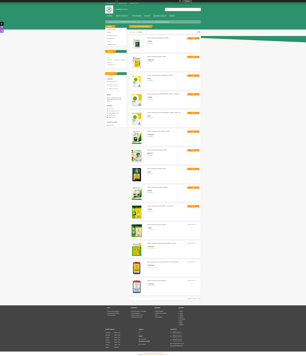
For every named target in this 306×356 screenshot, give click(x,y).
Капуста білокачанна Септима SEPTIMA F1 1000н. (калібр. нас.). (164, 112)
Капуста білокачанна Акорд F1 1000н (157, 150)
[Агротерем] (109, 9)
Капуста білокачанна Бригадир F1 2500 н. (158, 38)
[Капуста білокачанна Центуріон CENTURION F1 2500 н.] (137, 249)
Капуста (139, 21)
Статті (108, 41)
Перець (181, 315)
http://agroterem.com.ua (114, 111)
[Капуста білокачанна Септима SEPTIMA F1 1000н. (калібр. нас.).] (137, 119)
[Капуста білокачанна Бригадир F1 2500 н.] (137, 44)
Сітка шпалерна (112, 315)
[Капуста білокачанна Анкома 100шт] (137, 175)
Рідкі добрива (159, 317)
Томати (181, 311)
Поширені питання (111, 44)
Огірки (181, 313)
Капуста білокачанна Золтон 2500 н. (156, 224)
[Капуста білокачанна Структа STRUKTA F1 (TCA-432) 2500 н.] (137, 268)
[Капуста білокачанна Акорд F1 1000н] (137, 156)
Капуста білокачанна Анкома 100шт (156, 168)
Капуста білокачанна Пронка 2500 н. (156, 280)
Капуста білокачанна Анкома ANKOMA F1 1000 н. (160, 75)
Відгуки (109, 32)
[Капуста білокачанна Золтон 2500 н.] (137, 231)
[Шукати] (199, 9)
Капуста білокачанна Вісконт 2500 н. (156, 56)
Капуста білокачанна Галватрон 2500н (157, 187)
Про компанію (136, 16)
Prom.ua (160, 353)
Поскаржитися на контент (149, 354)
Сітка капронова (136, 313)
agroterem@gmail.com (113, 113)
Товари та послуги (122, 16)
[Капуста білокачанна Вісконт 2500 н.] (137, 63)
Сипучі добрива (159, 311)
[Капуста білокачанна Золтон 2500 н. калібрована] (137, 212)
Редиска (182, 324)
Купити (193, 38)
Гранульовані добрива (161, 313)
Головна (109, 16)
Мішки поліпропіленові (137, 315)
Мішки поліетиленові (137, 317)
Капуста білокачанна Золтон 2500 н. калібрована (160, 206)
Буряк (181, 322)
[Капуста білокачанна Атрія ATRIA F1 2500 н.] (137, 137)
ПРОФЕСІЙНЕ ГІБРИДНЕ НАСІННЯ (127, 21)
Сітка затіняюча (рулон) (114, 311)
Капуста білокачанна (148, 21)
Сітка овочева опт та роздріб (139, 311)
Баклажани (182, 319)
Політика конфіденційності (162, 354)
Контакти (147, 16)
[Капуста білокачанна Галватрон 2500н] (137, 193)
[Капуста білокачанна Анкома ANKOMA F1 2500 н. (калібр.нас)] (137, 100)
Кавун (181, 320)
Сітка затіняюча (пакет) (113, 313)
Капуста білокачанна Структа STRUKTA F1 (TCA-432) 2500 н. (163, 262)
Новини (172, 16)
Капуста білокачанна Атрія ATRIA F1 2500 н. (158, 131)
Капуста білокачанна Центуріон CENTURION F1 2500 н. (162, 243)
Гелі (157, 315)
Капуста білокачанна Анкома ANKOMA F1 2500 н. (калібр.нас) (163, 94)
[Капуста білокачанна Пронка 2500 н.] (137, 287)
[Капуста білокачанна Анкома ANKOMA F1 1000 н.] (137, 81)
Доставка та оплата (160, 16)
